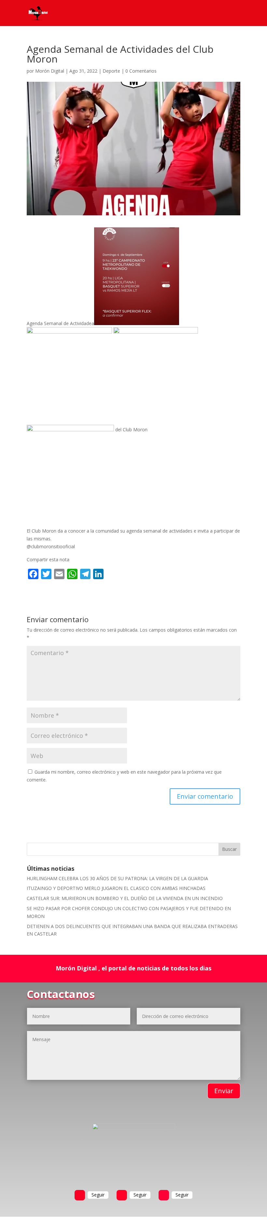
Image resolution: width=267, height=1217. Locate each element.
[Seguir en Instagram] (164, 1195)
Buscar (229, 849)
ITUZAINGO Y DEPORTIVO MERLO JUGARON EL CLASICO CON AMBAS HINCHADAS (116, 888)
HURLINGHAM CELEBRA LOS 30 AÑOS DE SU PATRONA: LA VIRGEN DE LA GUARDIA (117, 878)
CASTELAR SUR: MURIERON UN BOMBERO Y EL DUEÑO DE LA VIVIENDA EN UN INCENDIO (125, 898)
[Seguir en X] (122, 1195)
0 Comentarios (141, 71)
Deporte (111, 71)
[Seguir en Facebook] (80, 1195)
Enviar (223, 1090)
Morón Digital (49, 71)
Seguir (98, 1195)
